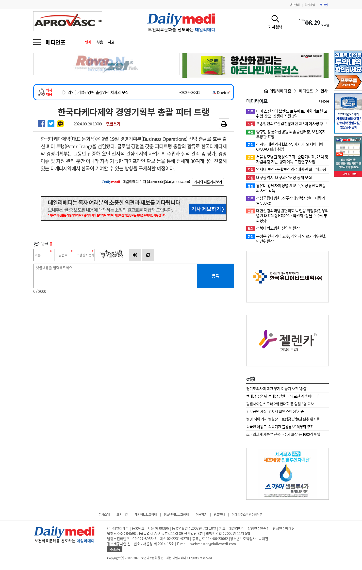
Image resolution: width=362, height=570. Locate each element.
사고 (111, 42)
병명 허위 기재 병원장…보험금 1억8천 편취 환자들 (283, 419)
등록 (215, 276)
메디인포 (55, 42)
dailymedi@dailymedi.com (168, 181)
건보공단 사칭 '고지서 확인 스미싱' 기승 (275, 411)
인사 (88, 42)
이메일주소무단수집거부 (247, 514)
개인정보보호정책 (146, 514)
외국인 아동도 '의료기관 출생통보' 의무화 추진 (279, 426)
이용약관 (201, 514)
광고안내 (294, 5)
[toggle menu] (37, 40)
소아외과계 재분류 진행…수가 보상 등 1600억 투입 (283, 434)
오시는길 (122, 514)
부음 (100, 42)
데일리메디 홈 (280, 91)
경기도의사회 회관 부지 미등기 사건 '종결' (276, 388)
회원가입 (310, 5)
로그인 (324, 5)
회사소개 (104, 514)
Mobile (114, 549)
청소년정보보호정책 (176, 514)
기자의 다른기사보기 (208, 181)
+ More (323, 101)
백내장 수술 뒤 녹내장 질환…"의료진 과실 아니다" (282, 396)
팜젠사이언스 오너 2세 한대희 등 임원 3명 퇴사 (280, 403)
